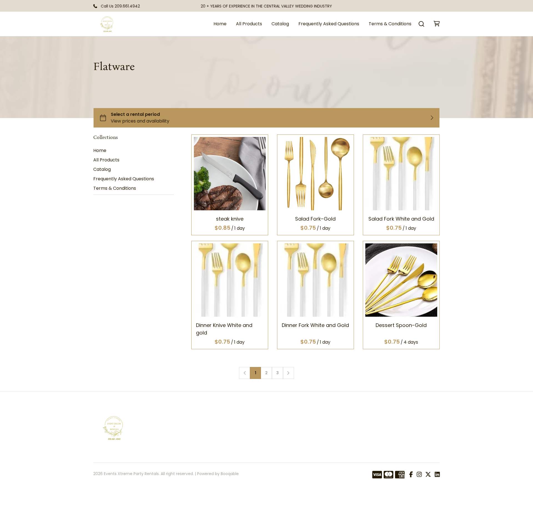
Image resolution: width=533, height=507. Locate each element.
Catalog (280, 24)
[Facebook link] (411, 474)
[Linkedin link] (437, 474)
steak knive (229, 218)
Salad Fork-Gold (315, 218)
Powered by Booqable (218, 473)
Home (220, 24)
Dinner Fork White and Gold (315, 325)
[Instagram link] (419, 474)
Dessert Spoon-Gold (401, 325)
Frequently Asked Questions (328, 24)
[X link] (428, 474)
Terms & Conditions (390, 24)
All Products (249, 24)
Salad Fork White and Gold (401, 218)
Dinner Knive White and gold (224, 329)
